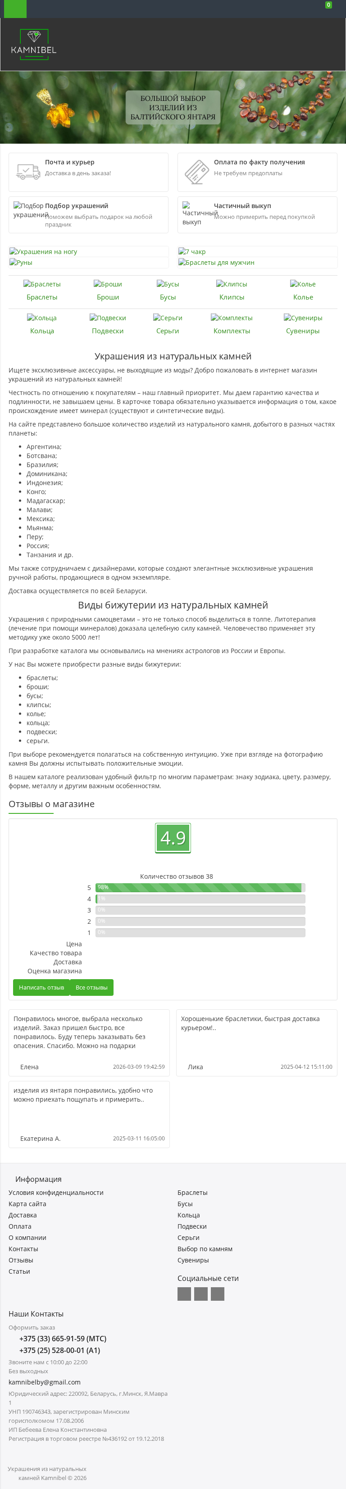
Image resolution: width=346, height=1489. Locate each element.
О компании (27, 1237)
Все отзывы (92, 987)
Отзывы (21, 1260)
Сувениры (303, 330)
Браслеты (42, 296)
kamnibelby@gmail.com (45, 1382)
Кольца (42, 330)
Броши (108, 296)
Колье (303, 296)
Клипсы (232, 296)
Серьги (167, 330)
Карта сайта (27, 1203)
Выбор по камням (205, 1248)
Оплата (20, 1226)
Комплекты (232, 330)
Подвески (108, 330)
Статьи (19, 1271)
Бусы (168, 296)
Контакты (23, 1248)
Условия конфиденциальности (56, 1192)
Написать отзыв (41, 987)
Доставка (23, 1215)
